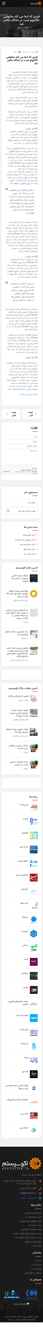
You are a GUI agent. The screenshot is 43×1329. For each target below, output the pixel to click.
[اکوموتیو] (34, 835)
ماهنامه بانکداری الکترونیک (17, 1099)
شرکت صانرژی (23, 700)
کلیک (26, 959)
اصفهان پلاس (23, 860)
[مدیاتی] (34, 947)
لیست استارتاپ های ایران (31, 1229)
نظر (15, 52)
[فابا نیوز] (34, 1074)
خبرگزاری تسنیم (22, 874)
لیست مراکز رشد (35, 1225)
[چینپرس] (34, 933)
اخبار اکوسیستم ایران (33, 1212)
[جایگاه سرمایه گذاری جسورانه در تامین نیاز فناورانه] (34, 578)
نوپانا (26, 1057)
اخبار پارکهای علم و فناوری (25, 539)
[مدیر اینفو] (34, 905)
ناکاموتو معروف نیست (15, 389)
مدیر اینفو (25, 638)
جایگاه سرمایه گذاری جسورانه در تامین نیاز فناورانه (19, 578)
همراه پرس (24, 1127)
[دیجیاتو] (34, 919)
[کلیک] (34, 961)
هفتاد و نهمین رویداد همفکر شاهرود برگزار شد (17, 730)
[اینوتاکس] (34, 975)
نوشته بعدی (14, 414)
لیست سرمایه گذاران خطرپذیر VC (28, 1237)
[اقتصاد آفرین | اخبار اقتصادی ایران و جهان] (34, 1088)
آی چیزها (24, 1043)
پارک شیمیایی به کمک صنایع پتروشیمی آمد (16, 633)
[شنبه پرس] (34, 1116)
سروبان (25, 752)
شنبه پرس (24, 1113)
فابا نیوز (25, 1071)
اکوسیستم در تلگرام (28, 1197)
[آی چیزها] (34, 1046)
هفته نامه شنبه (22, 1015)
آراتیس (25, 818)
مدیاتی (25, 945)
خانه (26, 27)
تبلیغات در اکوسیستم (33, 1272)
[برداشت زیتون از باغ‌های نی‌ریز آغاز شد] (34, 748)
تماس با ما (37, 1264)
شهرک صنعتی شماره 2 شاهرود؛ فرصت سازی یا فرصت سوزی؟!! (18, 713)
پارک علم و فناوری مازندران (19, 660)
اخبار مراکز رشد (29, 553)
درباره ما (38, 1260)
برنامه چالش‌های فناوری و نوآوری (18, 1002)
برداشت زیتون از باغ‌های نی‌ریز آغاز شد (18, 747)
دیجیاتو (25, 917)
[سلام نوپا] (34, 891)
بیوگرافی (34, 74)
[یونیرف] (12, 1294)
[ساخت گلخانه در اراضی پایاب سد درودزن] (34, 764)
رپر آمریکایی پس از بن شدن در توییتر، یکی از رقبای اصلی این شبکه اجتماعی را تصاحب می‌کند (17, 614)
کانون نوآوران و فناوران (20, 600)
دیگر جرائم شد (22, 180)
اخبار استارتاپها (29, 549)
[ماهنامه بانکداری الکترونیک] (34, 1102)
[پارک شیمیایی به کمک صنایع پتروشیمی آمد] (34, 634)
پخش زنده (37, 1245)
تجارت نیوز (24, 846)
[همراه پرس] (34, 1130)
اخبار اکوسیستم (29, 535)
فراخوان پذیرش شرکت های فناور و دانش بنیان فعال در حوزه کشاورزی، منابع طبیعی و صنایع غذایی (17, 652)
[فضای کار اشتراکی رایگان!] (34, 698)
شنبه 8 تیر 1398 (28, 52)
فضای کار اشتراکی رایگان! (18, 696)
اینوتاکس (24, 973)
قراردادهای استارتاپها (33, 1241)
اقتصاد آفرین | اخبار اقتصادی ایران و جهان (16, 1087)
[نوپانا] (34, 1060)
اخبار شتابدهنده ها (27, 544)
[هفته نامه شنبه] (34, 1017)
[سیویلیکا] (31, 1294)
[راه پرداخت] (34, 807)
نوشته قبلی (30, 414)
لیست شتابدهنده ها (33, 1216)
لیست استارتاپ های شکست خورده (27, 1233)
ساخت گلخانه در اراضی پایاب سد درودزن (19, 763)
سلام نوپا (24, 888)
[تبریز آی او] (34, 1031)
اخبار (19, 27)
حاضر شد (34, 80)
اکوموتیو (25, 832)
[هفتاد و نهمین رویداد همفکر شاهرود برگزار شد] (34, 731)
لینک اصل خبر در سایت (28, 394)
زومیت (26, 622)
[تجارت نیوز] (34, 849)
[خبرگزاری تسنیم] (34, 877)
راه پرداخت (23, 804)
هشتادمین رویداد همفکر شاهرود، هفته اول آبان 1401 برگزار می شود (17, 593)
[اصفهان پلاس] (34, 863)
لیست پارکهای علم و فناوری (30, 1221)
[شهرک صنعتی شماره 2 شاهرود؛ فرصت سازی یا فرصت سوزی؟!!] (34, 712)
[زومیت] (34, 989)
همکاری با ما (36, 1268)
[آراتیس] (34, 821)
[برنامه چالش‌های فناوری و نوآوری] (34, 1003)
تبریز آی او (24, 1029)
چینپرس (25, 931)
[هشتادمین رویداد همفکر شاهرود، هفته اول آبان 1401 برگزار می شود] (34, 593)
